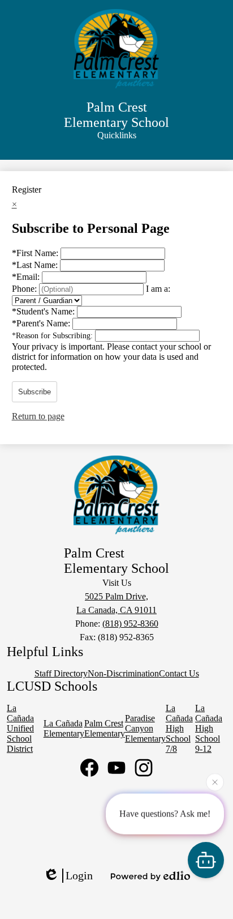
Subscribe (34, 392)
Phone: (25, 288)
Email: (27, 277)
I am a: (158, 288)
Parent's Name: (42, 323)
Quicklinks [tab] (116, 135)
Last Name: (36, 265)
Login (79, 875)
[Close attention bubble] (215, 781)
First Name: (36, 253)
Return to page (38, 416)
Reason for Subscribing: (53, 335)
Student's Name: (44, 311)
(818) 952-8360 (130, 623)
